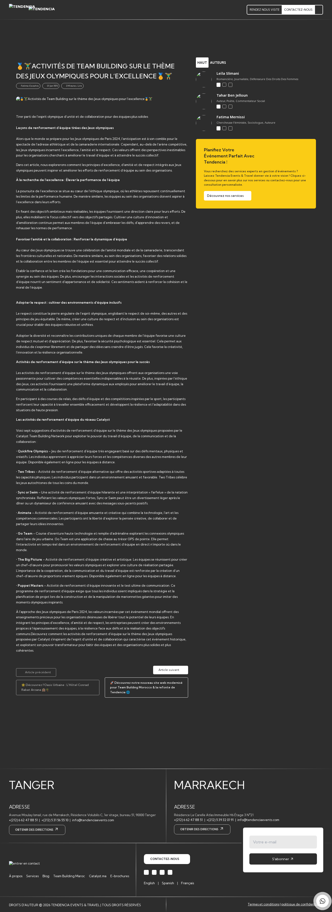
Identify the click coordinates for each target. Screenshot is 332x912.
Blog (46, 876)
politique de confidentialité (302, 904)
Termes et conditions (263, 904)
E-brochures (119, 876)
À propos (15, 876)
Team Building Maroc (69, 876)
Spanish (168, 883)
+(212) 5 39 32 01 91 (220, 820)
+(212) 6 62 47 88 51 (23, 820)
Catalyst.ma (97, 876)
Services (32, 876)
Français (187, 883)
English (149, 883)
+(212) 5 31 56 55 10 (55, 820)
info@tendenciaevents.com (93, 820)
